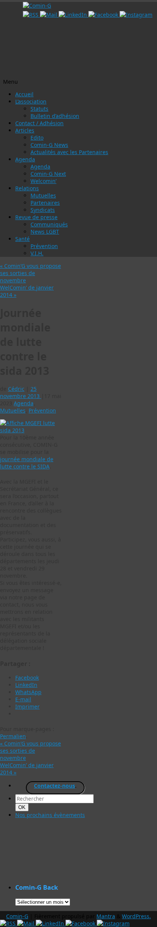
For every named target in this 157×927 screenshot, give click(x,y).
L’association (30, 101)
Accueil (24, 94)
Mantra (105, 916)
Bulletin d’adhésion (54, 115)
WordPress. (136, 916)
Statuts (39, 108)
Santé (22, 238)
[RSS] (31, 14)
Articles (24, 130)
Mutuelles (43, 195)
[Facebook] (104, 14)
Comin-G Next (48, 173)
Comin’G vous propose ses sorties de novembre (30, 273)
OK (23, 807)
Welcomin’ (43, 181)
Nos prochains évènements (50, 815)
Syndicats (42, 209)
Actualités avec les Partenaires (69, 152)
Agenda (25, 159)
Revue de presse (36, 217)
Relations (27, 188)
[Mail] (49, 14)
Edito (36, 137)
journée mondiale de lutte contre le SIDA (26, 463)
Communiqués (49, 224)
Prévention (44, 246)
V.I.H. (36, 253)
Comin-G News (49, 144)
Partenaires (45, 202)
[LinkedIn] (73, 14)
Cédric (16, 388)
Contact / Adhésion (39, 123)
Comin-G (17, 916)
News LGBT (44, 231)
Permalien (13, 736)
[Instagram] (136, 14)
